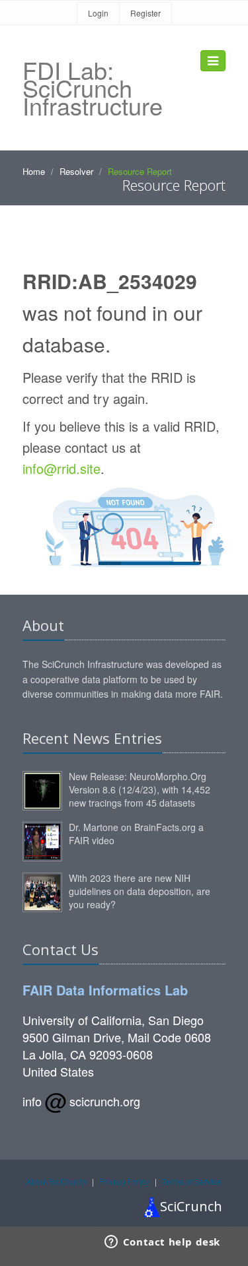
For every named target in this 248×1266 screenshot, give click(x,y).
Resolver (76, 171)
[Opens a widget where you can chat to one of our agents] (162, 1242)
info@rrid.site (61, 468)
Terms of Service (192, 1181)
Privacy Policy (124, 1181)
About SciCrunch (56, 1181)
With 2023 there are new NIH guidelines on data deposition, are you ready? (139, 891)
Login (98, 12)
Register (145, 12)
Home (33, 171)
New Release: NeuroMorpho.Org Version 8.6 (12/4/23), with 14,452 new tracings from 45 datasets (139, 789)
